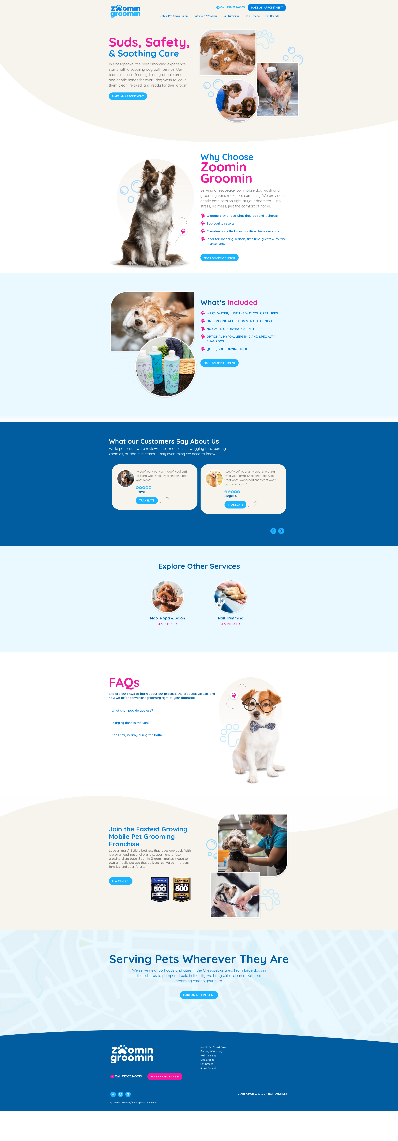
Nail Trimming (208, 1055)
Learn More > (167, 624)
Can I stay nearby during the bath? (137, 735)
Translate (147, 500)
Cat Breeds (206, 1063)
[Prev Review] (273, 530)
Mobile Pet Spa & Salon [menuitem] (174, 16)
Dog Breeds (207, 1059)
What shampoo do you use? (132, 710)
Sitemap (153, 1102)
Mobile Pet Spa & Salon (213, 1047)
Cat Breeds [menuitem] (272, 16)
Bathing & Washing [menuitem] (205, 16)
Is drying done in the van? (130, 723)
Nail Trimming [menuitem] (231, 16)
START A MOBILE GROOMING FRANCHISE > (263, 1093)
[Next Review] (281, 530)
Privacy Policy (139, 1102)
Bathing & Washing (211, 1051)
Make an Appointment (267, 7)
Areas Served (208, 1068)
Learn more (120, 881)
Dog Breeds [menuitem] (252, 16)
